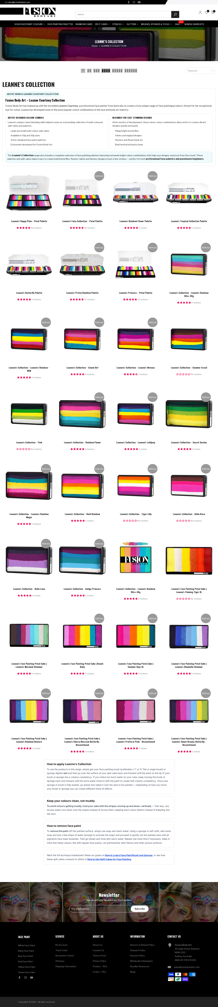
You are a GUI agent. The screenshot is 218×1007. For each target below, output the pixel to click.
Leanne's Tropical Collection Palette (189, 221)
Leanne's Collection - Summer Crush (189, 367)
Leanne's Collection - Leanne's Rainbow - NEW (29, 369)
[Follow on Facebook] (128, 2)
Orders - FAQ (99, 971)
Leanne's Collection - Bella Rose (189, 514)
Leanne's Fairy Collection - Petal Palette (82, 221)
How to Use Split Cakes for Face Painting (109, 859)
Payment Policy (137, 950)
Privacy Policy (99, 961)
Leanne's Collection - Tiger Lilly (135, 514)
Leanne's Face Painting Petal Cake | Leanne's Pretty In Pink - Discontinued (135, 740)
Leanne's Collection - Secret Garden (189, 442)
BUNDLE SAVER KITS (194, 24)
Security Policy (137, 955)
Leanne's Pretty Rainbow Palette (82, 292)
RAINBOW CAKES (84, 24)
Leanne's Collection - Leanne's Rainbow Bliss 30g (188, 294)
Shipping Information (65, 966)
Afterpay (59, 961)
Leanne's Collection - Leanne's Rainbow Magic (29, 515)
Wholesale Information (141, 961)
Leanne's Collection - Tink (29, 442)
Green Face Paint (26, 972)
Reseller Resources (139, 966)
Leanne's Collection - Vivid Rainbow (82, 514)
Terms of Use (99, 955)
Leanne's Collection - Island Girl (82, 367)
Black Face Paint (26, 950)
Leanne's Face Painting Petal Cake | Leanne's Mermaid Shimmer (29, 665)
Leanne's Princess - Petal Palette (135, 292)
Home (95, 45)
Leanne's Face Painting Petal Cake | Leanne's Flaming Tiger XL (189, 590)
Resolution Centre (64, 955)
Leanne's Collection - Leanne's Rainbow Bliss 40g (135, 590)
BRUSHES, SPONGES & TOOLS (155, 24)
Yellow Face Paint (26, 966)
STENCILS (117, 24)
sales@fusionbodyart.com (19, 2)
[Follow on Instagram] (133, 2)
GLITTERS (131, 24)
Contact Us (98, 950)
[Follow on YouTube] (139, 2)
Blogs (133, 971)
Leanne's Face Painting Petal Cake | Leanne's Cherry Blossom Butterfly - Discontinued (82, 741)
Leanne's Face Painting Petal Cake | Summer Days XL (135, 665)
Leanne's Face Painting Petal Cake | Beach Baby (82, 665)
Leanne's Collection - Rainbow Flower (82, 442)
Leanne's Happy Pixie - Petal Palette (29, 221)
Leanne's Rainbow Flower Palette (136, 221)
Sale (179, 23)
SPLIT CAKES (101, 24)
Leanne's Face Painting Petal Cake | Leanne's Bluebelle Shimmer (189, 665)
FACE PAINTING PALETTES (60, 24)
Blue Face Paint (25, 956)
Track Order (61, 950)
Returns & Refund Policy (142, 944)
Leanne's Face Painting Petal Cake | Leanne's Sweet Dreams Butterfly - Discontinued (189, 741)
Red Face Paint (25, 961)
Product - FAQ (100, 966)
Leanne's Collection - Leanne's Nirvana (136, 367)
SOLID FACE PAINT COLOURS (29, 24)
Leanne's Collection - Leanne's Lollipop (135, 442)
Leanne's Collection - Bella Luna (29, 588)
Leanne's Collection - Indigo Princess (82, 588)
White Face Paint (26, 945)
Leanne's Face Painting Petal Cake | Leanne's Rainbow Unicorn (29, 740)
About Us (97, 944)
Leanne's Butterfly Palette (29, 292)
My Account (61, 944)
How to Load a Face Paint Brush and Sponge (128, 855)
